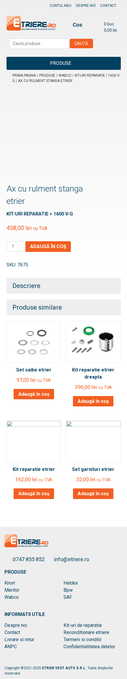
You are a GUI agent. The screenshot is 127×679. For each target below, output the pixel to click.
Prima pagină (24, 75)
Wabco (64, 75)
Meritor (11, 590)
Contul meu (60, 6)
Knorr (9, 583)
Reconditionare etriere (86, 632)
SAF (68, 597)
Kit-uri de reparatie (83, 625)
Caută (81, 43)
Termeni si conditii (82, 639)
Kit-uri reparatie (90, 75)
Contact (108, 6)
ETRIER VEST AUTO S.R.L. (64, 668)
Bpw (68, 590)
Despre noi (86, 6)
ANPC (10, 646)
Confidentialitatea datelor (89, 646)
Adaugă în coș (48, 246)
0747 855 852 (29, 559)
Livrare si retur (19, 639)
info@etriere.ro (71, 559)
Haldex (71, 583)
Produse (60, 63)
